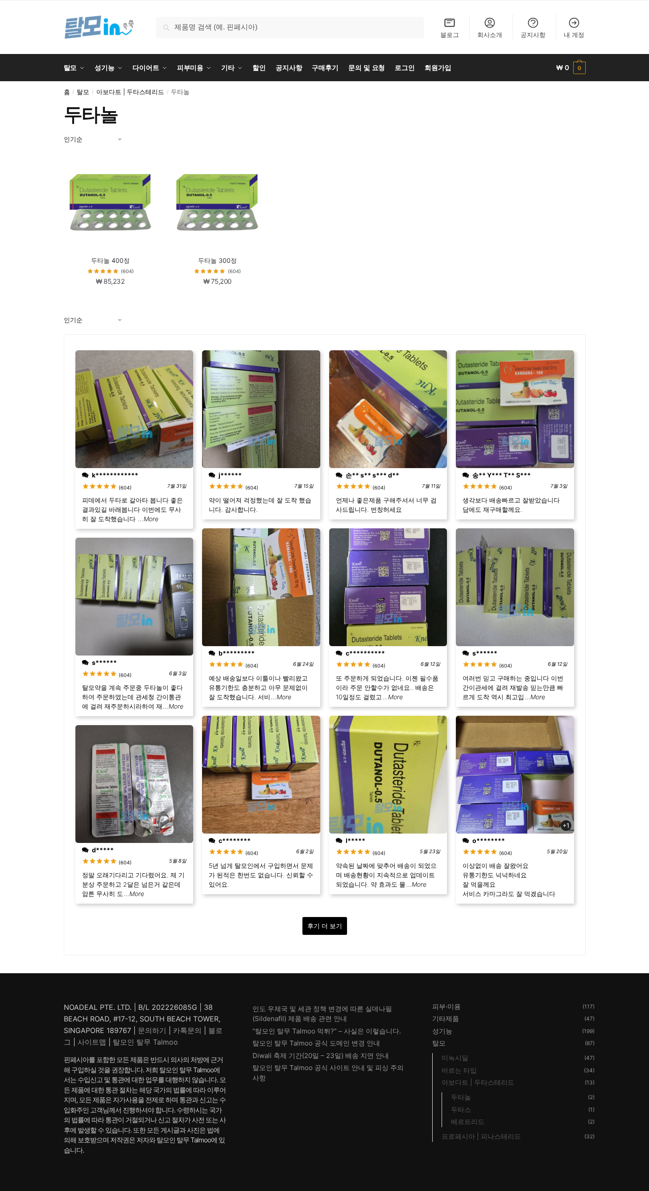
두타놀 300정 (217, 260)
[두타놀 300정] (217, 202)
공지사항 (533, 34)
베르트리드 (467, 1121)
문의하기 (152, 1030)
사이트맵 (92, 1041)
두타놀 (461, 1097)
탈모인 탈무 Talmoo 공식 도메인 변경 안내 (316, 1043)
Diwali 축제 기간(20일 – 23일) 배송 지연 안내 (320, 1055)
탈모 (83, 91)
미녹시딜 (455, 1058)
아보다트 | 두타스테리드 (130, 91)
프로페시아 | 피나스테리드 (481, 1136)
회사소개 (489, 34)
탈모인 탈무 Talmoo (145, 1041)
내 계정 (574, 34)
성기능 (442, 1031)
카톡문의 (187, 1030)
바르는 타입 (459, 1070)
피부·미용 (446, 1006)
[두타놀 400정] (110, 202)
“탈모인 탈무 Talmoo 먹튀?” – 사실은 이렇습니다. (326, 1031)
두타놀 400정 (110, 260)
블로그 (449, 34)
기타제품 (445, 1018)
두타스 (461, 1109)
